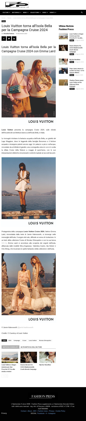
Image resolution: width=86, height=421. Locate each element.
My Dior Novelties (45, 365)
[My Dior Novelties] (47, 357)
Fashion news (43, 411)
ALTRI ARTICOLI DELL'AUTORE (31, 347)
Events (52, 12)
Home (3, 18)
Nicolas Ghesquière (45, 340)
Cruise (24, 340)
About (30, 411)
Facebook (40, 413)
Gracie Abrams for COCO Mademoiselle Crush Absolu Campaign (28, 367)
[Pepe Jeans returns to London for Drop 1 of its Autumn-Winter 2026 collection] (63, 71)
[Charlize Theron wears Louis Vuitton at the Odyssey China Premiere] (63, 82)
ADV (34, 411)
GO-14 (4, 243)
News (25, 12)
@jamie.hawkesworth (25, 327)
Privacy (51, 411)
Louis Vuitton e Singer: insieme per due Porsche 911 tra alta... (77, 36)
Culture (6, 12)
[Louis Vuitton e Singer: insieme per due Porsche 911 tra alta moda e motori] (10, 357)
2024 (9, 340)
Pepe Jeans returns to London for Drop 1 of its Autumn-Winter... (77, 70)
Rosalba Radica (9, 33)
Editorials (16, 12)
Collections (34, 12)
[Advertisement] (72, 107)
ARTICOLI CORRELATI (10, 347)
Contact (23, 411)
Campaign (17, 340)
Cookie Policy (60, 411)
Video (44, 12)
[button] (81, 12)
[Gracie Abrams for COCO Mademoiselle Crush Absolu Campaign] (28, 357)
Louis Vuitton (33, 340)
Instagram (51, 413)
